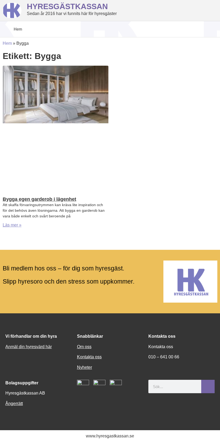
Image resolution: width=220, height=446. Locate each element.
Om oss (84, 346)
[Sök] (208, 386)
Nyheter (84, 367)
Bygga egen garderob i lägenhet (39, 199)
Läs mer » (12, 225)
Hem (7, 43)
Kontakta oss (89, 357)
